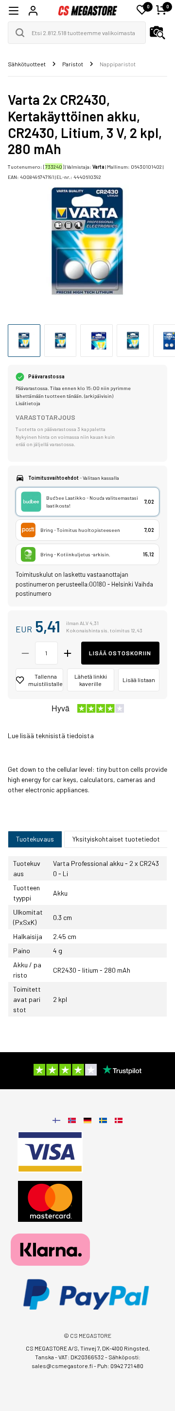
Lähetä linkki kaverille (90, 680)
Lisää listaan (138, 679)
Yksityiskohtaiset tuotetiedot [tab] (116, 839)
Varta (98, 166)
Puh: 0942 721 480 (120, 1365)
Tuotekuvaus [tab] (35, 839)
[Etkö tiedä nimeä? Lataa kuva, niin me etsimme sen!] (157, 32)
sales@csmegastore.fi (62, 1365)
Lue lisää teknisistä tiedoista (51, 735)
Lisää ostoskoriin (120, 652)
